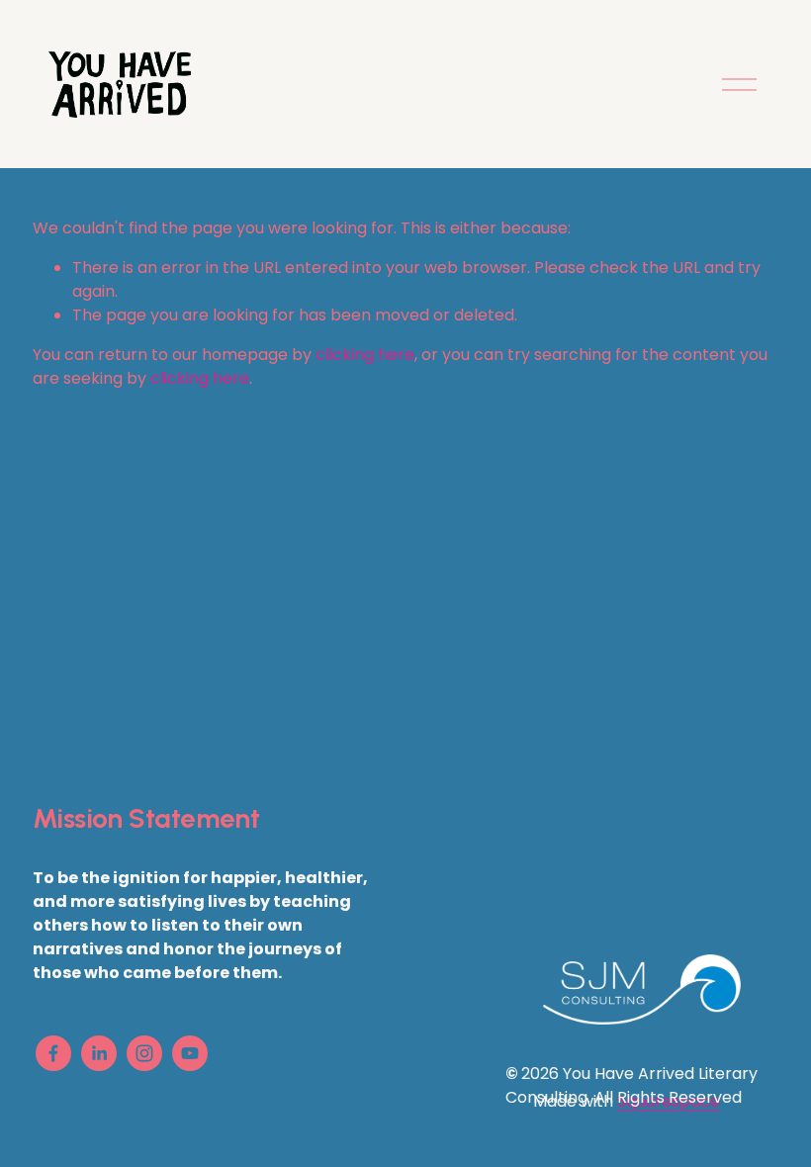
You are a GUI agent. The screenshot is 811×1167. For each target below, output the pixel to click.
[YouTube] (190, 1053)
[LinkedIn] (99, 1053)
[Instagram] (144, 1053)
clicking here (364, 354)
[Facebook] (53, 1053)
